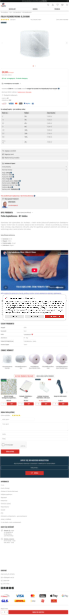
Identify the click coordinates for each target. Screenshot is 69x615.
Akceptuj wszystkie (54, 316)
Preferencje (34, 316)
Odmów (14, 316)
